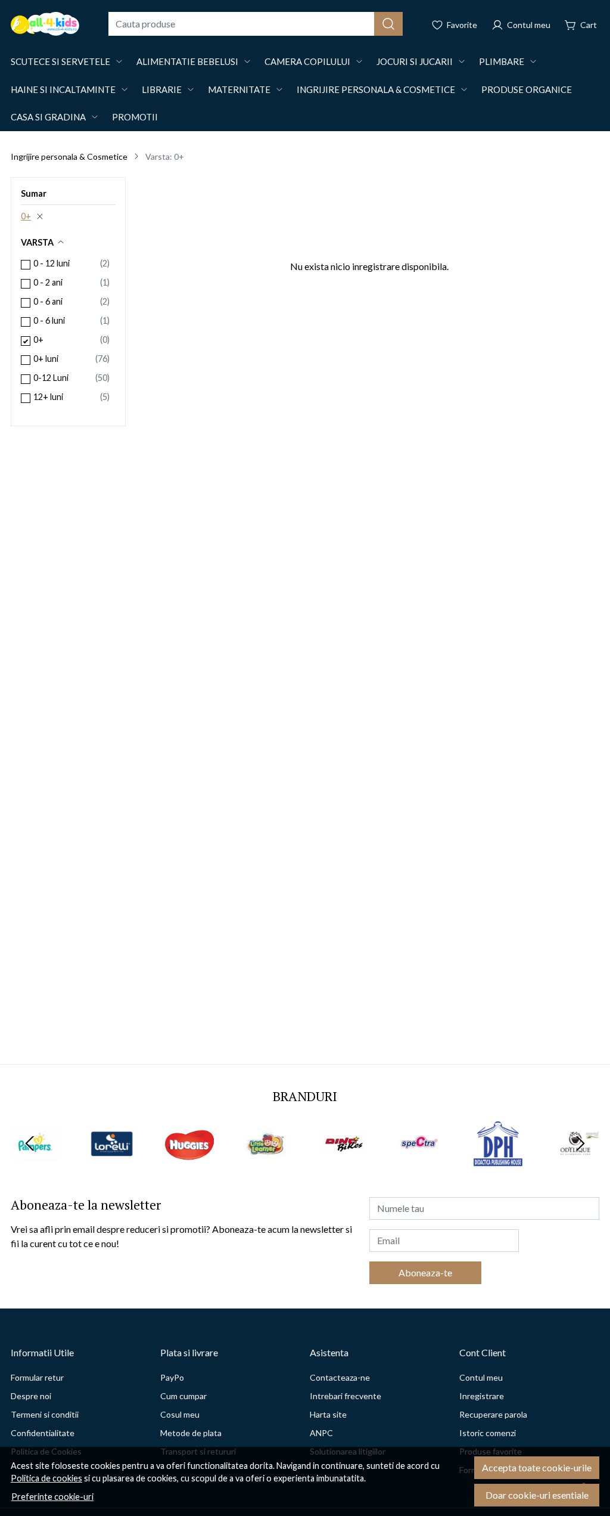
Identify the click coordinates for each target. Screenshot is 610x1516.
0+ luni (45, 359)
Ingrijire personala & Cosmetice (376, 89)
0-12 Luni (51, 378)
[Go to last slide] (29, 1143)
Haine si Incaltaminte (63, 89)
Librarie (162, 89)
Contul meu (481, 1377)
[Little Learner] (266, 1165)
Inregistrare (481, 1396)
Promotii (135, 116)
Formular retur (37, 1377)
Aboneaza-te (425, 1272)
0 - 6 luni (49, 320)
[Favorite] (454, 24)
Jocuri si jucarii (414, 61)
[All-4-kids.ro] (45, 24)
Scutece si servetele (60, 61)
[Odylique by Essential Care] (575, 1165)
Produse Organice (526, 89)
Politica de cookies (46, 1478)
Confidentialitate (42, 1433)
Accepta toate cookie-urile (537, 1467)
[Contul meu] (521, 24)
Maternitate (239, 89)
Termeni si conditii (45, 1414)
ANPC (321, 1433)
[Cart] (581, 24)
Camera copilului (307, 61)
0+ (26, 216)
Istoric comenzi (487, 1433)
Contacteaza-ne (340, 1377)
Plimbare (501, 61)
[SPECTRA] (421, 1165)
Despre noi (31, 1396)
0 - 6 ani (48, 301)
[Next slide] (580, 1143)
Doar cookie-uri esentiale (537, 1495)
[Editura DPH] (498, 1165)
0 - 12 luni (51, 263)
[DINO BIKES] (343, 1165)
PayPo (172, 1377)
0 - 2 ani (48, 282)
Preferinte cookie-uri (52, 1497)
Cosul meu (180, 1414)
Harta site (328, 1414)
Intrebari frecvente (345, 1396)
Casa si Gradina (48, 116)
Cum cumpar (183, 1396)
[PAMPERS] (35, 1165)
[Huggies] (189, 1165)
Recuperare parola (493, 1414)
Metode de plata (191, 1433)
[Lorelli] (112, 1165)
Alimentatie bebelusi (187, 61)
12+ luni (48, 397)
